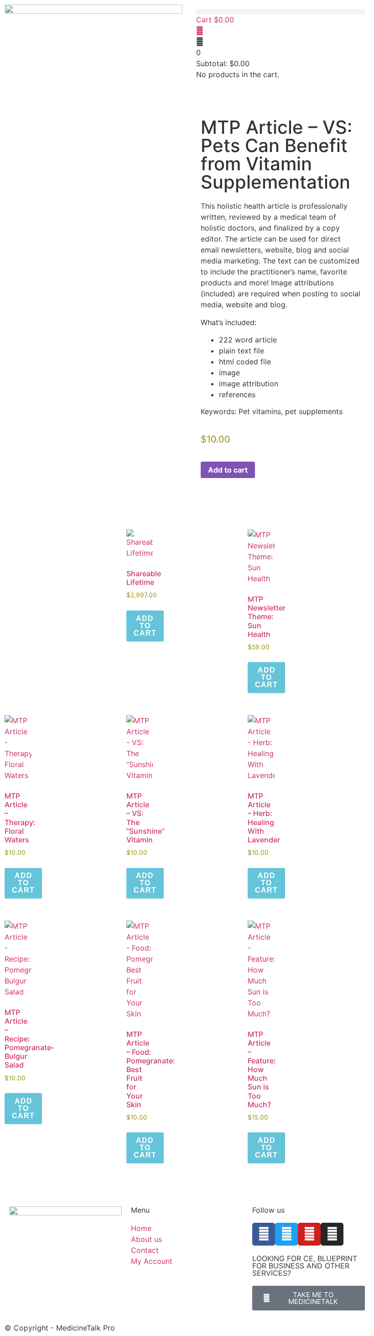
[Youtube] (309, 1234)
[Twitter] (286, 1234)
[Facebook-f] (263, 1234)
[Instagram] (332, 1234)
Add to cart (228, 469)
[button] (280, 11)
